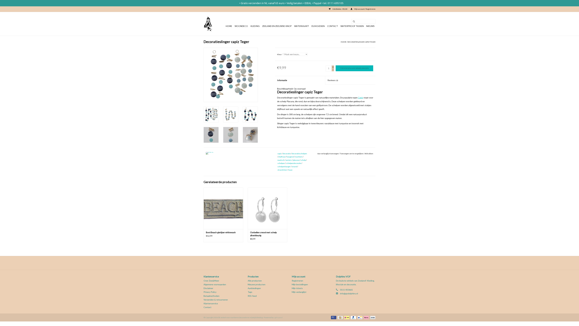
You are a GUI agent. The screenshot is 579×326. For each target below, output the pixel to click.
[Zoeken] (352, 21)
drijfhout (281, 157)
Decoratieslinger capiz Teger (361, 42)
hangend (290, 157)
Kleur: (280, 54)
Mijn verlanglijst (299, 292)
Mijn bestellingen (300, 284)
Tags (250, 292)
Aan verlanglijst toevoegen (328, 153)
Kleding (255, 26)
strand (294, 166)
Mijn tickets (297, 288)
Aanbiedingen (254, 288)
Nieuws (370, 26)
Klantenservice (211, 303)
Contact (332, 26)
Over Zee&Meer (211, 280)
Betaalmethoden (211, 296)
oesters (289, 160)
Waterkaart (301, 26)
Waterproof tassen (352, 26)
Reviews (332, 80)
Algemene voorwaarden (215, 284)
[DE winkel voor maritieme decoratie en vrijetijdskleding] (208, 23)
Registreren (297, 280)
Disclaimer (208, 288)
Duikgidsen (318, 26)
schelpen (281, 163)
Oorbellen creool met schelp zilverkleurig (263, 234)
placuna (296, 160)
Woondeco (241, 26)
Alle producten (255, 280)
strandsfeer (282, 170)
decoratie (287, 153)
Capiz (360, 97)
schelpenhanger (284, 166)
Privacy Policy (210, 292)
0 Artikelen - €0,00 (340, 9)
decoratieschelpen (299, 153)
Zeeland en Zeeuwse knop (277, 26)
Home (229, 26)
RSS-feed (252, 296)
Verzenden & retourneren (216, 299)
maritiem (298, 157)
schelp (303, 160)
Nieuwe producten (256, 284)
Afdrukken (369, 153)
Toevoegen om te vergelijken (352, 153)
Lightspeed (278, 317)
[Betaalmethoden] (333, 317)
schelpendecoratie (293, 163)
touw (290, 170)
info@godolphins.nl (349, 293)
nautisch (280, 160)
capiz (279, 153)
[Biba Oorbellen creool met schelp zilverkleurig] (267, 208)
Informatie (282, 80)
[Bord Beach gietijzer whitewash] (223, 208)
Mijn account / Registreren (364, 9)
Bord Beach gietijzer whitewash (221, 232)
